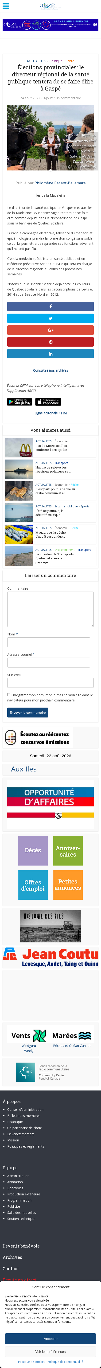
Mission (13, 1140)
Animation (15, 1182)
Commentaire (17, 588)
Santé (70, 61)
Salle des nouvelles (21, 1212)
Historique (15, 1121)
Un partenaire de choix (24, 1128)
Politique (55, 61)
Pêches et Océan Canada (72, 1045)
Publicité (13, 1206)
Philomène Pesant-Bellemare (60, 183)
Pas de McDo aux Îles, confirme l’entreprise (51, 448)
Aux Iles (22, 769)
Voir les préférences (50, 1352)
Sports (85, 506)
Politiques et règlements (25, 1146)
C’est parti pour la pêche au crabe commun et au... (55, 491)
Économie (61, 441)
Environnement (64, 550)
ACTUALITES (36, 61)
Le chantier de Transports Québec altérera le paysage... (54, 558)
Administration (18, 1175)
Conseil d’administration (25, 1109)
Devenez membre (21, 1134)
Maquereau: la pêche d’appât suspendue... (50, 534)
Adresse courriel (21, 654)
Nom (12, 634)
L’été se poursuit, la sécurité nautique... (49, 513)
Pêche (75, 485)
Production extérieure (23, 1194)
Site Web (14, 674)
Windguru (29, 1045)
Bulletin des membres (23, 1115)
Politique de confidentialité (65, 1362)
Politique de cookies (31, 1362)
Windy (28, 1051)
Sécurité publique (66, 506)
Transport (61, 463)
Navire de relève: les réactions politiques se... (53, 469)
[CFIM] (50, 5)
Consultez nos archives (50, 370)
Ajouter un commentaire (62, 98)
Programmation (19, 1200)
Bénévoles (15, 1188)
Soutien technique (21, 1218)
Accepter (51, 1339)
